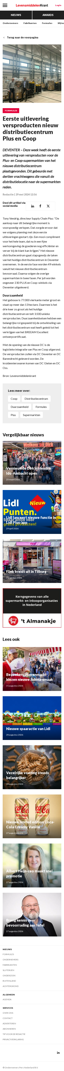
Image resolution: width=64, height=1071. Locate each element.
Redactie (8, 194)
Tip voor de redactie (14, 1034)
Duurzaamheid (19, 406)
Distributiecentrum (36, 398)
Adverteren (9, 1023)
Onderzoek (9, 975)
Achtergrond (10, 986)
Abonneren (9, 1028)
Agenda (7, 999)
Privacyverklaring (13, 1039)
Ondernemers (10, 23)
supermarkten (31, 415)
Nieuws (16, 14)
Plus (13, 415)
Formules (47, 23)
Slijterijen (8, 970)
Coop (14, 398)
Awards (48, 14)
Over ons (8, 1013)
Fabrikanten (30, 23)
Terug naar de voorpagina (22, 37)
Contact (8, 1018)
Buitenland (9, 980)
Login (58, 5)
